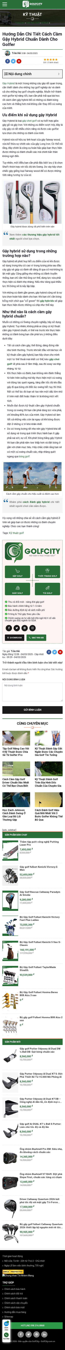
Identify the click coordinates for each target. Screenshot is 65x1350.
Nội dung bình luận (13, 679)
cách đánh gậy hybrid (36, 502)
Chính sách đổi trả (13, 1293)
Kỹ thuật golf (16, 533)
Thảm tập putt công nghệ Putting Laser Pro (39, 843)
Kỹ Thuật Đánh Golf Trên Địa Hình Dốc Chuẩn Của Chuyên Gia (48, 782)
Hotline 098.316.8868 (32, 1325)
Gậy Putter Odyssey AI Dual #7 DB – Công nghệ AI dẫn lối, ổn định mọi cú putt (40, 1100)
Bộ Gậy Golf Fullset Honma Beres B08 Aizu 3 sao (39, 994)
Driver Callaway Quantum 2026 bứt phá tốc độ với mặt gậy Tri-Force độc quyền (39, 1201)
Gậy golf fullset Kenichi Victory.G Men (38, 868)
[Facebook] (7, 61)
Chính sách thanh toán (15, 1298)
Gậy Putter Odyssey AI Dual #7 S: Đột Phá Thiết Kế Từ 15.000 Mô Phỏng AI (41, 1075)
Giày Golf (17, 593)
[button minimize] (59, 73)
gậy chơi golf (29, 120)
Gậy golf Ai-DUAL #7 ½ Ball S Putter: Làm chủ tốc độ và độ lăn (40, 1125)
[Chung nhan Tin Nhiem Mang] (18, 1275)
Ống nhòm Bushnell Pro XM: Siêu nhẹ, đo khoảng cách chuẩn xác (41, 1151)
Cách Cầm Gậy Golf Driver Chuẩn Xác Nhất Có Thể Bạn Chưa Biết (15, 782)
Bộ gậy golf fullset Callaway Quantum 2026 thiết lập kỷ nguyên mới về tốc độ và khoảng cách (41, 1226)
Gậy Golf (18, 576)
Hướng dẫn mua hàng (15, 1312)
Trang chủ (19, 23)
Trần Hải (16, 53)
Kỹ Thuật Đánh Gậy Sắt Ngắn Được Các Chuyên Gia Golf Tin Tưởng (49, 752)
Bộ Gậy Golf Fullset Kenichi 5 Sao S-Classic (40, 944)
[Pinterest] (19, 61)
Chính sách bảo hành (14, 1289)
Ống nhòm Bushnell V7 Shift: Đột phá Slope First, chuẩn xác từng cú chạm (41, 1176)
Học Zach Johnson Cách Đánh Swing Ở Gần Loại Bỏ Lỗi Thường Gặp (14, 815)
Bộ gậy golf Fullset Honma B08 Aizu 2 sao (41, 1019)
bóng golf (24, 456)
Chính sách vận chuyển (16, 1303)
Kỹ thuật (45, 23)
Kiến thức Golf (32, 23)
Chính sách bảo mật (14, 1307)
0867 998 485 (37, 638)
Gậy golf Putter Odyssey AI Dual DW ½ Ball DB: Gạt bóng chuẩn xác (40, 1050)
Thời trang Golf (47, 576)
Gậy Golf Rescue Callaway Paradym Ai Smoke (40, 894)
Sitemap (8, 1316)
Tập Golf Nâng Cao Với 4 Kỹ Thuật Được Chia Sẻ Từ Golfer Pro (15, 752)
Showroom (15, 638)
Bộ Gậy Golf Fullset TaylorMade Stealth (38, 969)
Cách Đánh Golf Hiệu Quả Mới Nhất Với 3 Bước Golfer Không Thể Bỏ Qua (49, 815)
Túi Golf (47, 593)
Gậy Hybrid (8, 83)
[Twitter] (13, 61)
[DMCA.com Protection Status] (13, 1271)
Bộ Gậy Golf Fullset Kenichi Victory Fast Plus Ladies (40, 919)
